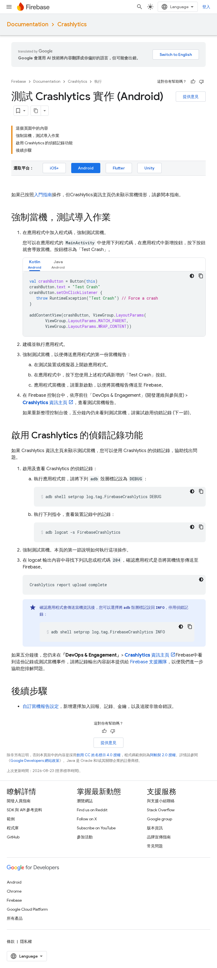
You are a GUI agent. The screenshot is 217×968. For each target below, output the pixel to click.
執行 (98, 81)
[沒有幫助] (201, 81)
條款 (11, 941)
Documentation (27, 24)
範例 (11, 818)
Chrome (14, 891)
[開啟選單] (9, 7)
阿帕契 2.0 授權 (163, 755)
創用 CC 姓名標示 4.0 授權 (99, 755)
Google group (159, 818)
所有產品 (15, 918)
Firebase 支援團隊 (148, 662)
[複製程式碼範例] (200, 275)
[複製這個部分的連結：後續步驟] (53, 691)
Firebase (18, 81)
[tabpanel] (114, 303)
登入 (206, 6)
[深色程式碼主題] (191, 275)
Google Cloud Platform (27, 909)
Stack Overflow (161, 809)
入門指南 (43, 195)
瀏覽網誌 (85, 800)
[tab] (34, 264)
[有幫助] (193, 81)
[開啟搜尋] (139, 6)
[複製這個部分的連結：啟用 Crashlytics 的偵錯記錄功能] (148, 436)
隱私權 (26, 941)
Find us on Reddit (92, 809)
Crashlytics (72, 24)
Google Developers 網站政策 (34, 760)
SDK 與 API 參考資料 (24, 809)
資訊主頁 (45, 402)
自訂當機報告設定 (41, 706)
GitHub (13, 837)
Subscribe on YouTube (96, 827)
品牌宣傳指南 (159, 837)
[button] (34, 264)
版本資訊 (155, 827)
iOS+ (54, 168)
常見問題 (155, 846)
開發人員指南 (19, 800)
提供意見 (191, 96)
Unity (149, 168)
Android (86, 168)
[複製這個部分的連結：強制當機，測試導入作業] (116, 218)
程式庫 (13, 827)
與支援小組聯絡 (161, 800)
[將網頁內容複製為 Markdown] (36, 110)
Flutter (119, 168)
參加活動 (85, 837)
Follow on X (87, 818)
